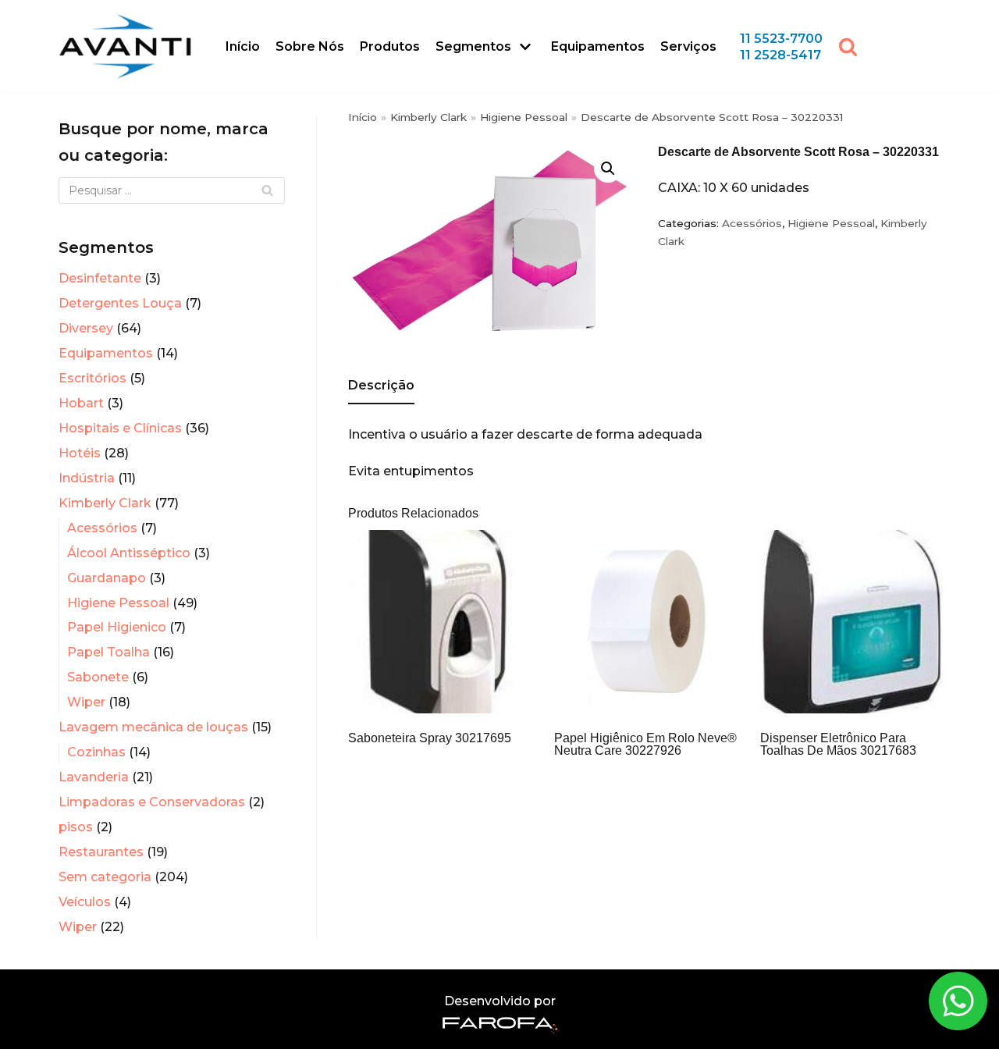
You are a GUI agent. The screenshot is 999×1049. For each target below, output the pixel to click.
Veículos (85, 901)
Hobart (81, 403)
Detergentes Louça (120, 303)
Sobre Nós (310, 46)
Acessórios (102, 528)
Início (243, 46)
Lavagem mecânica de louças (153, 727)
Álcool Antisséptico (128, 553)
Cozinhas (96, 752)
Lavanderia (94, 777)
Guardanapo (106, 578)
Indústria (87, 478)
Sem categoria (105, 876)
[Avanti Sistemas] (125, 46)
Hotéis (80, 453)
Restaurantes (101, 852)
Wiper (86, 702)
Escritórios (92, 378)
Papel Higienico (116, 627)
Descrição (381, 385)
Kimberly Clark (105, 503)
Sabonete (98, 677)
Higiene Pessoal (118, 603)
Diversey (86, 328)
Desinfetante (100, 278)
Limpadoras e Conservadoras (152, 802)
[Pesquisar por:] (172, 190)
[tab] (381, 386)
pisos (76, 827)
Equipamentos (598, 46)
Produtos (390, 46)
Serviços (688, 46)
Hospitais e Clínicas (120, 428)
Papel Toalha (108, 652)
